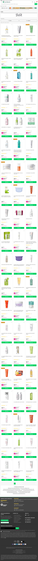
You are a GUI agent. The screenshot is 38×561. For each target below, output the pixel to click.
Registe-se (17, 528)
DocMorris (3, 6)
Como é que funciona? (17, 516)
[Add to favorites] (12, 25)
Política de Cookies (19, 551)
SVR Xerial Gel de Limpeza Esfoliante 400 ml (19, 493)
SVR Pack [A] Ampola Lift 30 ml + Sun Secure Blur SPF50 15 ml (11, 489)
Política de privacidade (19, 549)
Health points (16, 521)
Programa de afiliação (17, 518)
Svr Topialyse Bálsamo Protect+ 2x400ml (24, 492)
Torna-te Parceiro (17, 519)
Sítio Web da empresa (17, 522)
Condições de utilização (19, 550)
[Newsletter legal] (1, 531)
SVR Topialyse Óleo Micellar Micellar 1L (12, 492)
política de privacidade (6, 531)
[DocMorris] (6, 2)
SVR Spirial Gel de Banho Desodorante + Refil (27, 489)
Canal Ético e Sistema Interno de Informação (19, 552)
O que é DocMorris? (17, 515)
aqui (5, 537)
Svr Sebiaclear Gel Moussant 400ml (12, 491)
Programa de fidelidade (19, 553)
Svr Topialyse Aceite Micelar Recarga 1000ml (24, 491)
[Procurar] (36, 4)
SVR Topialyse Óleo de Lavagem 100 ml (28, 490)
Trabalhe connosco (17, 517)
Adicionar (6, 44)
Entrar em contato (4, 520)
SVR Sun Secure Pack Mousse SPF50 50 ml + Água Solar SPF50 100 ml (12, 490)
